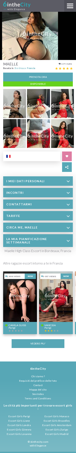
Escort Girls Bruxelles (57, 420)
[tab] (38, 181)
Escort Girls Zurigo (57, 429)
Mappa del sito (37, 389)
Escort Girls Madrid (57, 434)
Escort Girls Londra (19, 425)
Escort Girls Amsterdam (56, 425)
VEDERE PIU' (38, 343)
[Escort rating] (64, 68)
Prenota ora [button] (38, 76)
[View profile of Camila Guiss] (20, 302)
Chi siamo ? (38, 376)
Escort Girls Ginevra (19, 429)
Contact (38, 385)
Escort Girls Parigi (19, 416)
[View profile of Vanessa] (56, 302)
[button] (38, 181)
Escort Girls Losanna (19, 434)
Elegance (40, 445)
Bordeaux (20, 68)
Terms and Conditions (38, 398)
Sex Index (38, 394)
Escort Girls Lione (19, 420)
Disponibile (38, 83)
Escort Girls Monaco (57, 416)
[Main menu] (70, 6)
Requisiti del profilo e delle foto (38, 380)
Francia (31, 68)
